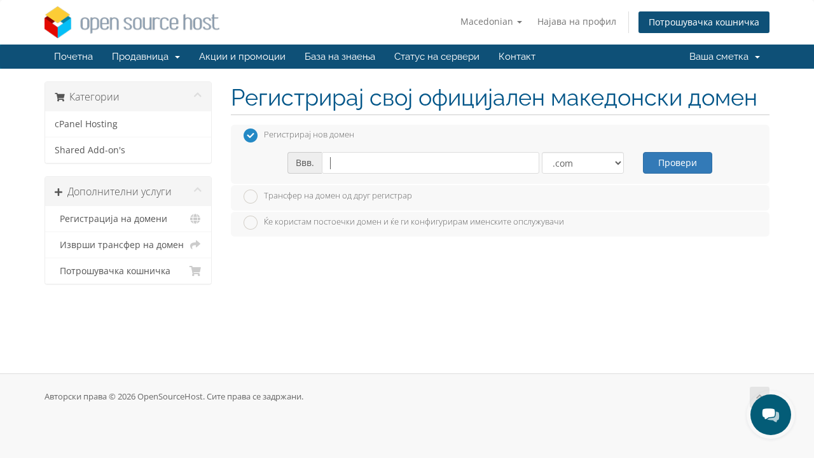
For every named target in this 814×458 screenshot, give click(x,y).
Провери (677, 162)
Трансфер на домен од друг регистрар (338, 195)
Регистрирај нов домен (309, 135)
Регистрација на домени (111, 219)
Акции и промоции (242, 56)
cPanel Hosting (86, 124)
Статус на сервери (436, 56)
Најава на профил (576, 21)
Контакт (517, 56)
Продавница (143, 56)
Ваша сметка (721, 56)
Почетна (73, 56)
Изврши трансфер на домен (119, 245)
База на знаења (340, 56)
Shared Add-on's (90, 150)
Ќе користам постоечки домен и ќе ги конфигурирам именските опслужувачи (414, 222)
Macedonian (488, 21)
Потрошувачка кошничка (704, 22)
